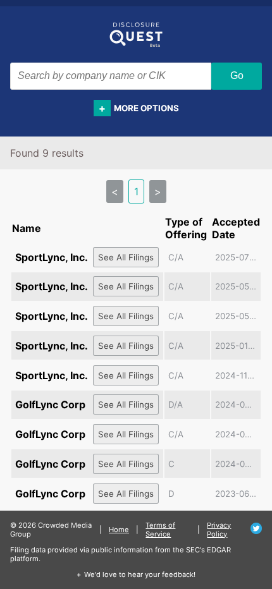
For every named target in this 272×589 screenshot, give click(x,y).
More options (146, 108)
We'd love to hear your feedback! (139, 574)
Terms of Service (160, 529)
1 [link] (136, 191)
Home (119, 529)
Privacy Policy (219, 529)
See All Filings (126, 257)
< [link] (114, 191)
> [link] (157, 191)
